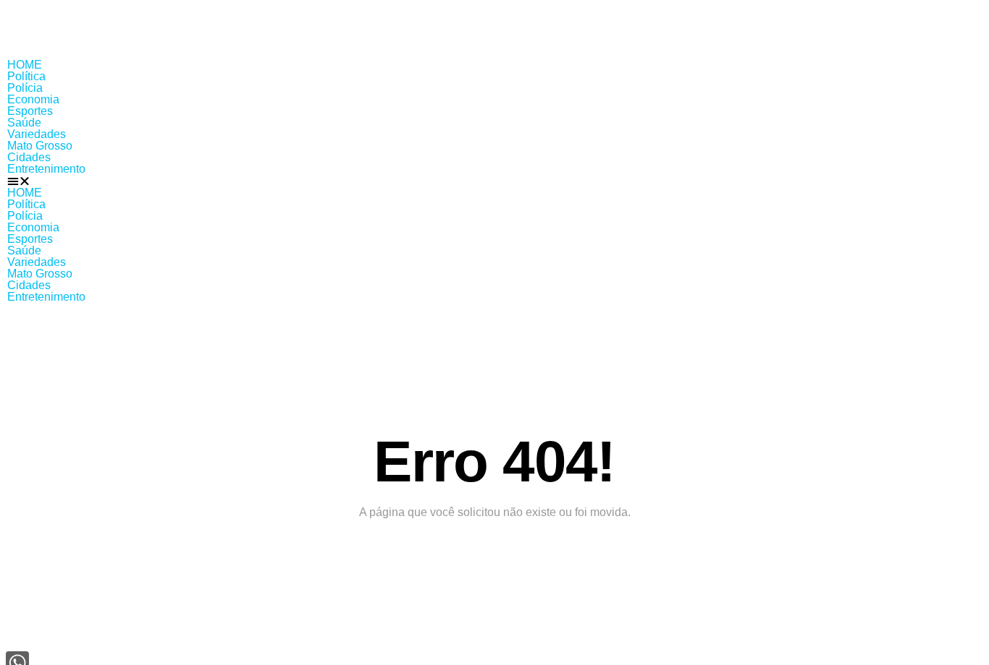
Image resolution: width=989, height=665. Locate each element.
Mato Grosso (39, 146)
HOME (24, 65)
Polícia (25, 88)
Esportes (30, 111)
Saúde (24, 122)
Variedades (36, 134)
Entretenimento (46, 169)
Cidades (29, 157)
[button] (494, 181)
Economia (33, 99)
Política (26, 76)
